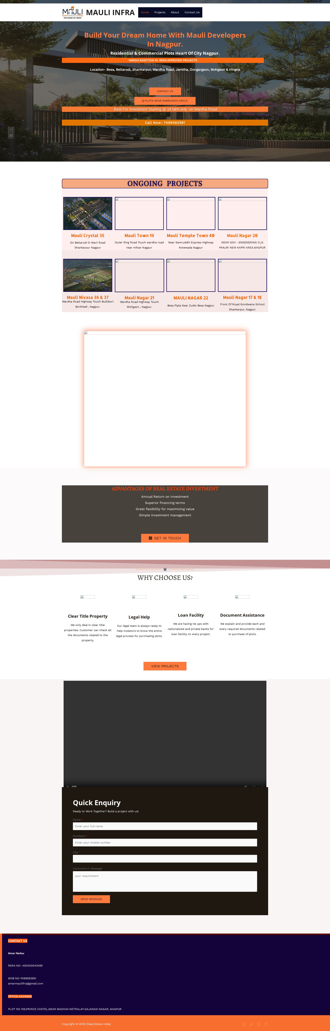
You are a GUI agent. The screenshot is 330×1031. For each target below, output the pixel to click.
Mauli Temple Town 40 (191, 235)
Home (145, 12)
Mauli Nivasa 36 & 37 (88, 297)
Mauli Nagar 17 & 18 (242, 297)
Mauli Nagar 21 (139, 297)
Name (78, 819)
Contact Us (192, 12)
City (76, 852)
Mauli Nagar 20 (242, 235)
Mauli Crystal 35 (87, 235)
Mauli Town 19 (139, 235)
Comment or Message (87, 868)
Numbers (80, 836)
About (175, 12)
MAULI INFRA (110, 12)
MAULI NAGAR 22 (191, 297)
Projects (159, 12)
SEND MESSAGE (91, 899)
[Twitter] (251, 1024)
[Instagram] (259, 1024)
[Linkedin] (266, 1024)
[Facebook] (244, 1024)
